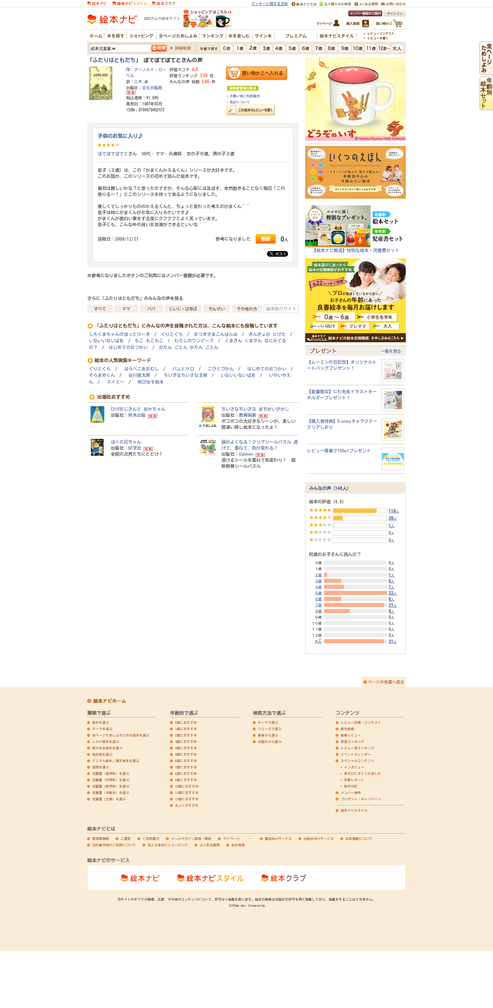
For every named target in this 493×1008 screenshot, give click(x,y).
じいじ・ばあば (183, 309)
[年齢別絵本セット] (486, 107)
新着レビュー (351, 735)
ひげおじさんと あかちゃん (138, 409)
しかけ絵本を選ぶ (105, 741)
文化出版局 (152, 88)
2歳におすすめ (186, 735)
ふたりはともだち (114, 60)
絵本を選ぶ (100, 722)
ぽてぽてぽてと (113, 153)
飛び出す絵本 (151, 382)
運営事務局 (100, 838)
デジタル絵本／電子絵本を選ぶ (115, 760)
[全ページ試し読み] (486, 72)
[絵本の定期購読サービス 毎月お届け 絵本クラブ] (163, 3)
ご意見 (126, 838)
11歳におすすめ (187, 792)
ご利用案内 (151, 838)
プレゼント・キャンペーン (361, 799)
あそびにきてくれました (362, 773)
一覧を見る (391, 351)
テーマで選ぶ (268, 722)
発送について (240, 102)
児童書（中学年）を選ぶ (110, 780)
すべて (100, 309)
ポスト (279, 254)
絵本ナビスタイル (354, 810)
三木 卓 (141, 82)
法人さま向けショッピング (168, 845)
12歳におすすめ (187, 799)
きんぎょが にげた (267, 334)
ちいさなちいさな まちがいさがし (255, 409)
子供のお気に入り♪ (120, 136)
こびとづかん (221, 369)
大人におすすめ (187, 805)
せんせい (217, 309)
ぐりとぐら (172, 334)
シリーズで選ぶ (269, 728)
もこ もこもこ (149, 341)
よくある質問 (210, 845)
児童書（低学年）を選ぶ (110, 773)
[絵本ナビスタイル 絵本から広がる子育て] (129, 3)
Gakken (246, 454)
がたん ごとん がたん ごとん (188, 347)
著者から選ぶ (268, 735)
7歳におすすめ (186, 767)
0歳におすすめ (186, 722)
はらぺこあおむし (141, 369)
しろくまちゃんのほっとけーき (119, 334)
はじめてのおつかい (128, 347)
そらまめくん (102, 375)
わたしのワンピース (194, 341)
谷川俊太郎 (139, 375)
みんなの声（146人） (330, 488)
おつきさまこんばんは (215, 334)
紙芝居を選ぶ (102, 754)
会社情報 (238, 845)
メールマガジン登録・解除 (191, 838)
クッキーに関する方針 (269, 3)
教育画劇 (247, 415)
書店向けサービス (278, 838)
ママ (126, 309)
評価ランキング (352, 741)
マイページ (231, 838)
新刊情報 (347, 728)
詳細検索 (183, 48)
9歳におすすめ (186, 780)
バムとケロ (183, 369)
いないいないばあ (106, 341)
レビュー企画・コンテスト (361, 722)
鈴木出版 (137, 415)
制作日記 (351, 786)
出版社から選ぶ (269, 741)
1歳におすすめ (186, 728)
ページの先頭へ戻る (386, 682)
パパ (151, 309)
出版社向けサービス (319, 838)
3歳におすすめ (186, 741)
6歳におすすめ (186, 760)
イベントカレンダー (356, 754)
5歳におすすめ (186, 754)
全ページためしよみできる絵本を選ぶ (120, 735)
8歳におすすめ (186, 773)
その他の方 (247, 309)
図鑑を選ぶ (100, 767)
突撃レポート (354, 780)
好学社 (134, 448)
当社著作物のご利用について (114, 845)
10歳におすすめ (187, 786)
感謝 (265, 238)
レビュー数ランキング (357, 748)
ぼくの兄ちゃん (126, 442)
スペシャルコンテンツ (357, 760)
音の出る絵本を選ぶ (107, 748)
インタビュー (354, 767)
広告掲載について (358, 838)
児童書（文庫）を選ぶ (109, 799)
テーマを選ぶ (102, 728)
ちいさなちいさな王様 (185, 375)
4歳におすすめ (186, 748)
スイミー (115, 382)
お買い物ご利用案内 (245, 96)
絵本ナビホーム (109, 701)
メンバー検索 (351, 792)
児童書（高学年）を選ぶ (110, 786)
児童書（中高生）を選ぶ (110, 792)
